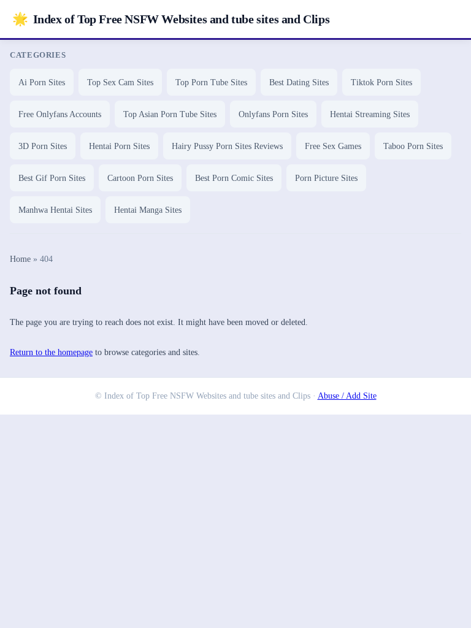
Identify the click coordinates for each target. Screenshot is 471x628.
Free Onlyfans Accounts (59, 114)
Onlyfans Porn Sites (273, 114)
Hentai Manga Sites (148, 210)
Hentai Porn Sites (119, 146)
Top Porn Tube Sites (211, 82)
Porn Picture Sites (326, 178)
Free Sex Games (333, 146)
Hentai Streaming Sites (370, 114)
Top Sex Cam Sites (120, 82)
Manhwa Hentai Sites (55, 210)
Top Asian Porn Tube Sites (169, 114)
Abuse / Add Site (347, 395)
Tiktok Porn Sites (381, 82)
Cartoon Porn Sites (140, 178)
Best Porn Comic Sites (234, 178)
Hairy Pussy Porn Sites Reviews (227, 146)
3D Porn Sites (42, 146)
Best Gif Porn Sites (51, 178)
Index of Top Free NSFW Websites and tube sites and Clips (170, 19)
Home (20, 259)
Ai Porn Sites (41, 82)
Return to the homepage (51, 352)
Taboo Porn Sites (413, 146)
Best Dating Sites (299, 82)
